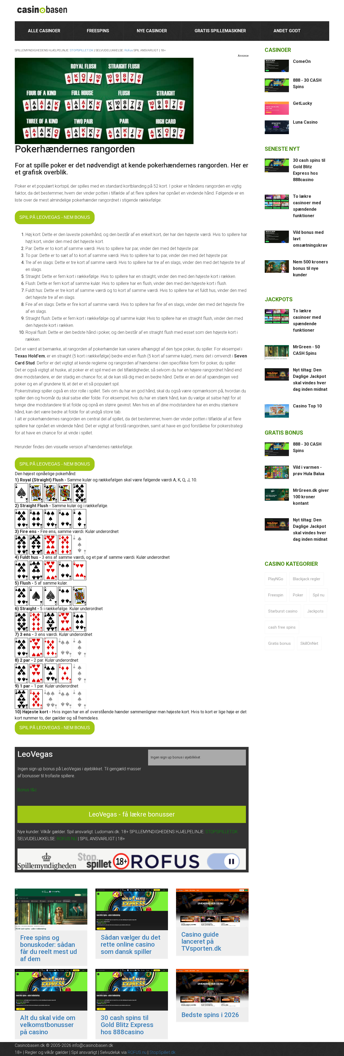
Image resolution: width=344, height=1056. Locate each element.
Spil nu (318, 595)
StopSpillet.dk (162, 1052)
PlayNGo (275, 579)
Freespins (98, 30)
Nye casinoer (152, 30)
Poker (298, 595)
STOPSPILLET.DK (81, 50)
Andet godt (287, 30)
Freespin (275, 595)
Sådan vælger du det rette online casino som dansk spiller (130, 944)
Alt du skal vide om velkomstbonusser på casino (47, 1025)
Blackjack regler (306, 579)
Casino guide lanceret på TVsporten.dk (201, 941)
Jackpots (315, 611)
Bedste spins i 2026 (210, 1014)
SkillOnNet (309, 643)
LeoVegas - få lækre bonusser (132, 814)
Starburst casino (283, 611)
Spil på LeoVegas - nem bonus (54, 217)
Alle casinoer (44, 30)
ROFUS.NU (67, 838)
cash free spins (282, 627)
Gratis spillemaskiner (220, 30)
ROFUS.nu (137, 1052)
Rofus (128, 50)
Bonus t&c (27, 789)
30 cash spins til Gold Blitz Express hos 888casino (127, 1025)
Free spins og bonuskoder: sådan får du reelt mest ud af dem (48, 948)
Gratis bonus (279, 643)
